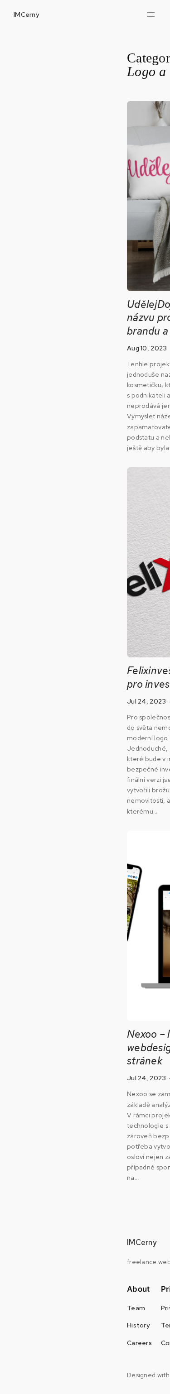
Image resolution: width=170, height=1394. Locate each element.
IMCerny (26, 14)
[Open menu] (151, 14)
